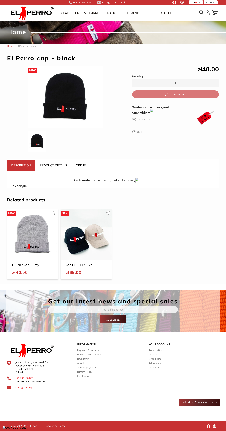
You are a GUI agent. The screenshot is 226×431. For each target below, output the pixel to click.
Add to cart (178, 94)
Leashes (80, 13)
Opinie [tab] (81, 165)
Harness (95, 13)
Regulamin (83, 358)
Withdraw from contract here (200, 402)
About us (82, 363)
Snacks (111, 13)
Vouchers (154, 367)
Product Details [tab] (53, 165)
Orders (153, 354)
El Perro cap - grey (25, 265)
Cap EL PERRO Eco (79, 265)
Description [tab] (21, 165)
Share (134, 132)
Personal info (156, 350)
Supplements (130, 13)
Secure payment (86, 367)
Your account (159, 344)
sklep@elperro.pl (24, 387)
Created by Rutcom (55, 425)
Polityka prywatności (89, 354)
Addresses (155, 363)
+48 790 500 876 (24, 378)
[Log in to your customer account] (208, 12)
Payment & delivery (88, 350)
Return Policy (84, 371)
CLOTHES (167, 13)
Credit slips (155, 358)
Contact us (83, 376)
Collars (64, 13)
